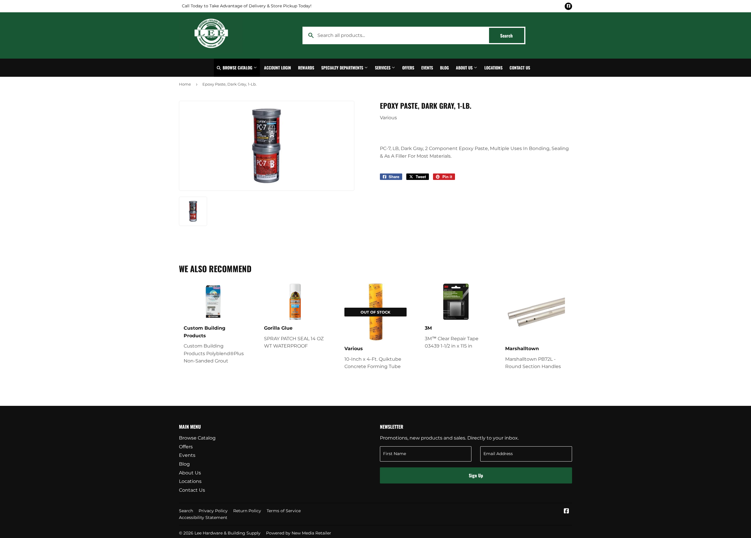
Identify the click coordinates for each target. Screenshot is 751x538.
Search (512, 35)
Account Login (277, 67)
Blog (444, 67)
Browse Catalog (237, 67)
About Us (465, 67)
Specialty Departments (342, 67)
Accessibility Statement (203, 517)
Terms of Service (284, 510)
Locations (493, 67)
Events (427, 67)
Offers (408, 67)
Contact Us (520, 67)
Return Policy (247, 510)
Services (383, 67)
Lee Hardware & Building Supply (227, 533)
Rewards (306, 67)
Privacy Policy (213, 510)
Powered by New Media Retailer (298, 533)
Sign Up (476, 475)
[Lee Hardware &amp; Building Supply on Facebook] (566, 511)
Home (185, 84)
